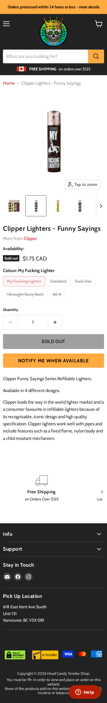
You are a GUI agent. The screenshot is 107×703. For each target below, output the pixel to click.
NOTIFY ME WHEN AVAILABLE (53, 361)
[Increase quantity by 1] (55, 322)
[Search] (96, 56)
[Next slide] (101, 206)
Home (9, 83)
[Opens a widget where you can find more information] (84, 692)
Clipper (30, 238)
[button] (14, 206)
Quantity (10, 309)
